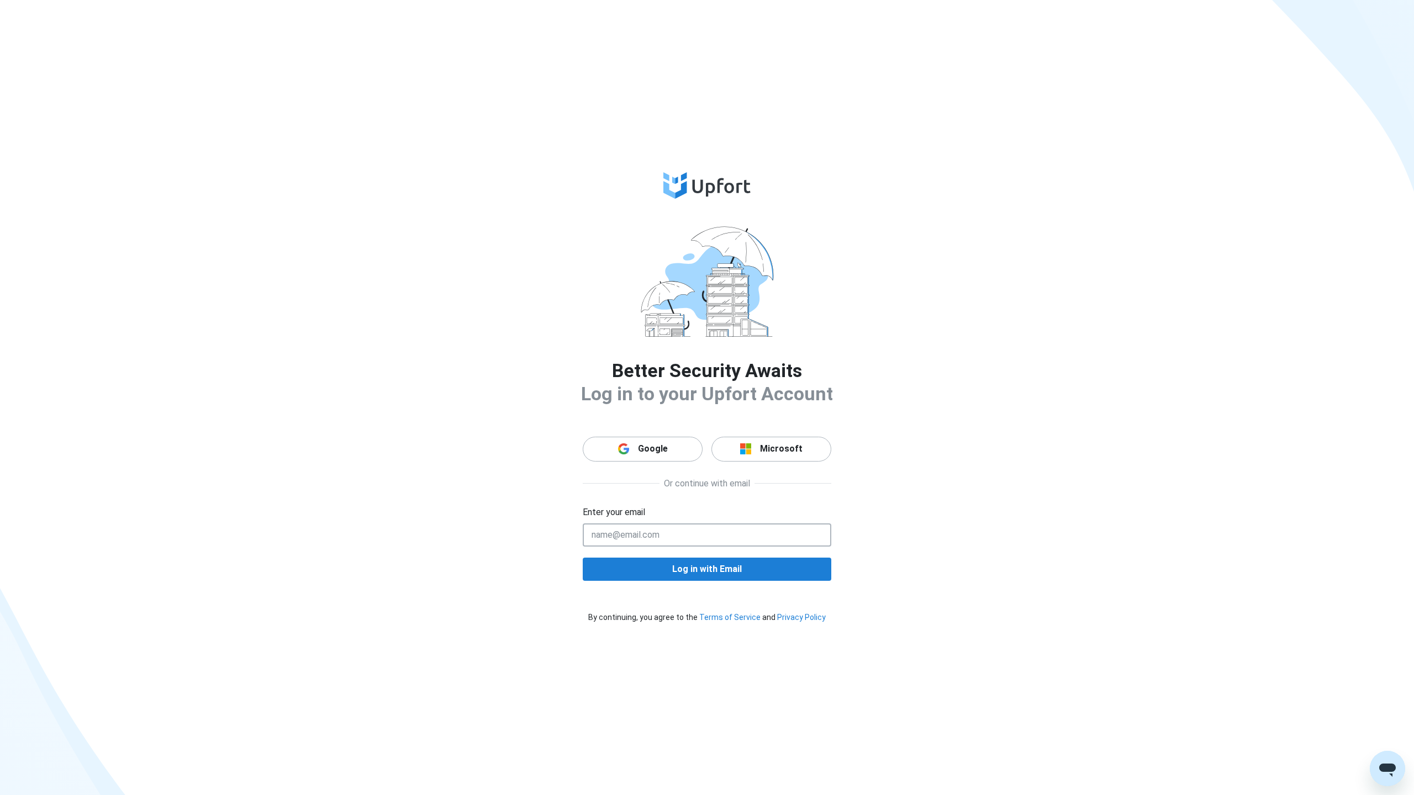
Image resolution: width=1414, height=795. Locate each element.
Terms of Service (730, 617)
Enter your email (614, 512)
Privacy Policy (801, 617)
